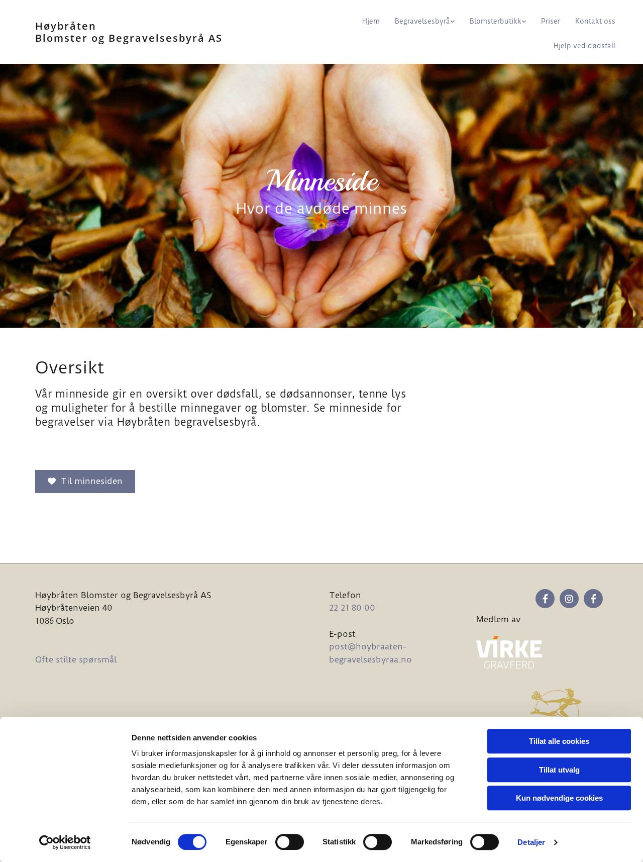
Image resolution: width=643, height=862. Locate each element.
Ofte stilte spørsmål (76, 659)
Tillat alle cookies (559, 741)
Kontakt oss (595, 21)
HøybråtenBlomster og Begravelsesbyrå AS (129, 32)
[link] (417, 20)
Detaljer (531, 842)
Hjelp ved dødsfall (584, 46)
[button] (85, 481)
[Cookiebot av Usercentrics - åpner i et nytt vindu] (65, 842)
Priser (550, 21)
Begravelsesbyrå (422, 21)
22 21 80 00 (352, 608)
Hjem (371, 21)
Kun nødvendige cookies (559, 798)
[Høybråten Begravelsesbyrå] (593, 598)
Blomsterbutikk (495, 21)
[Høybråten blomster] (545, 598)
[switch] (289, 842)
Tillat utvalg (559, 769)
